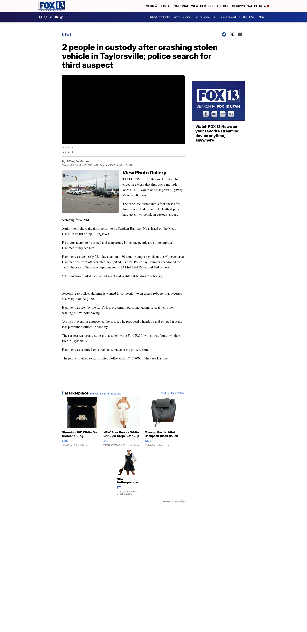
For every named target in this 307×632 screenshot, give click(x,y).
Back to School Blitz (205, 17)
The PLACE (249, 17)
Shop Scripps (234, 6)
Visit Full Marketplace (173, 393)
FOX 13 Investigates (160, 17)
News (67, 34)
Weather (198, 6)
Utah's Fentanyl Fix (229, 17)
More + (262, 17)
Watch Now (257, 6)
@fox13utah (62, 17)
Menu (150, 5)
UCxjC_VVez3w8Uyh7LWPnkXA (57, 17)
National (181, 6)
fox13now (46, 17)
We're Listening (182, 17)
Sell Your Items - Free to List (105, 394)
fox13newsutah (41, 17)
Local (166, 6)
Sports (214, 6)
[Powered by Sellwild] (179, 501)
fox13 (51, 17)
